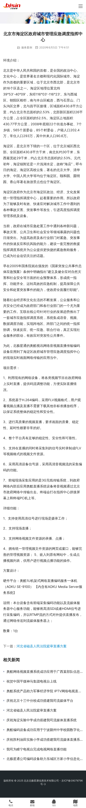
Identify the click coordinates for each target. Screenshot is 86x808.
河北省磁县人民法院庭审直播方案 (41, 646)
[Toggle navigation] (80, 6)
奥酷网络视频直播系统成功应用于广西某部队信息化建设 (44, 671)
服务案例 (26, 47)
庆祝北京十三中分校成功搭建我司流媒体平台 (39, 700)
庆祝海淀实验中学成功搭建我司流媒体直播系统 (41, 720)
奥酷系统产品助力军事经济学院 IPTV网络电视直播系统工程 (44, 691)
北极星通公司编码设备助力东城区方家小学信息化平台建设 (44, 759)
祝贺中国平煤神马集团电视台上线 (31, 681)
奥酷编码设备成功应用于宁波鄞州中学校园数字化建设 (44, 730)
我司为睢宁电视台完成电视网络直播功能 (36, 749)
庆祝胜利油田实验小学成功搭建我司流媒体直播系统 (44, 739)
